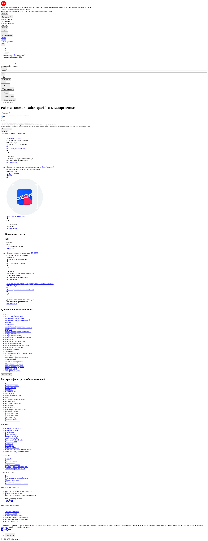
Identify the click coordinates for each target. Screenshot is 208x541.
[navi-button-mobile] (3, 44)
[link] (4, 32)
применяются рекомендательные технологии (43, 525)
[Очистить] (4, 69)
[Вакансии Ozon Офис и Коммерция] (106, 197)
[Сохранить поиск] (3, 74)
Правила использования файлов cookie (38, 11)
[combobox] (11, 64)
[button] (3, 38)
